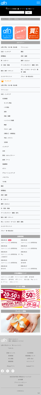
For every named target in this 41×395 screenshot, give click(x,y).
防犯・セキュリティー (8, 155)
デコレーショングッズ (8, 173)
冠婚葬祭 (4, 164)
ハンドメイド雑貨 (9, 120)
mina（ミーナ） (14, 282)
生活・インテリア (6, 51)
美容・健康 (24, 56)
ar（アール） (4, 282)
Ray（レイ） (34, 279)
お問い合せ (30, 358)
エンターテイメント (6, 76)
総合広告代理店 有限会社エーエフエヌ (20, 376)
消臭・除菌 (7, 116)
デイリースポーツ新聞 (21, 277)
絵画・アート (6, 159)
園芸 (22, 51)
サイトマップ (30, 361)
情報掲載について (30, 355)
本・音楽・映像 (5, 65)
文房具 (6, 142)
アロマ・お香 (7, 129)
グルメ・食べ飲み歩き (27, 76)
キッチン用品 (7, 103)
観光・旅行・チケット (7, 70)
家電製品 (3, 56)
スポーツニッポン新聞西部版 (9, 242)
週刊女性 (3, 268)
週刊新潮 (23, 262)
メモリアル (5, 177)
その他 (4, 181)
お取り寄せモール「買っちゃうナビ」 (11, 345)
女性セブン (4, 279)
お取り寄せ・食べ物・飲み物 (9, 47)
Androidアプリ (30, 366)
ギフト (4, 168)
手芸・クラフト (8, 138)
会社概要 (20, 379)
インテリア (5, 146)
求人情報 (10, 358)
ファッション (24, 47)
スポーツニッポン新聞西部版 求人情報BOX (10, 256)
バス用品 (6, 107)
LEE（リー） (19, 279)
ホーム (4, 19)
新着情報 (10, 355)
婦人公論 (26, 279)
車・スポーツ (4, 60)
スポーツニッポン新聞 (7, 277)
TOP (38, 393)
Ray (22, 254)
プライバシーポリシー (20, 382)
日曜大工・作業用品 (9, 133)
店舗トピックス (10, 353)
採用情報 (20, 385)
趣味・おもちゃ (25, 60)
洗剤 (5, 111)
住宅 (3, 151)
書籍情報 (10, 361)
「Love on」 (10, 348)
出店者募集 (30, 353)
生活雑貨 (4, 98)
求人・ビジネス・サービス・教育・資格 (29, 71)
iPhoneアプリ (10, 366)
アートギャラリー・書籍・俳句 (29, 65)
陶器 (5, 124)
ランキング (8, 81)
